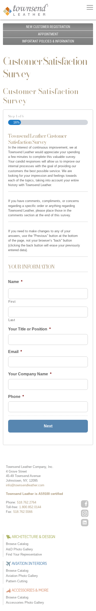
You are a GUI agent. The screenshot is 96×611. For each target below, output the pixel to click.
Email (15, 352)
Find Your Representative (24, 554)
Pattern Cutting (16, 581)
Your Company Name (29, 374)
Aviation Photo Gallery (22, 576)
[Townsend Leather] (25, 9)
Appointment (48, 34)
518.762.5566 (22, 512)
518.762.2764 (26, 502)
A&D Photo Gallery (19, 549)
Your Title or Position (29, 329)
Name (15, 282)
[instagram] (84, 513)
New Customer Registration (48, 27)
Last (11, 320)
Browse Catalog (17, 544)
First (12, 301)
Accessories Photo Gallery (25, 602)
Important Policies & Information (48, 41)
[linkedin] (84, 522)
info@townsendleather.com (25, 485)
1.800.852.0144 (30, 507)
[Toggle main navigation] (90, 7)
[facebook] (84, 504)
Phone (16, 396)
